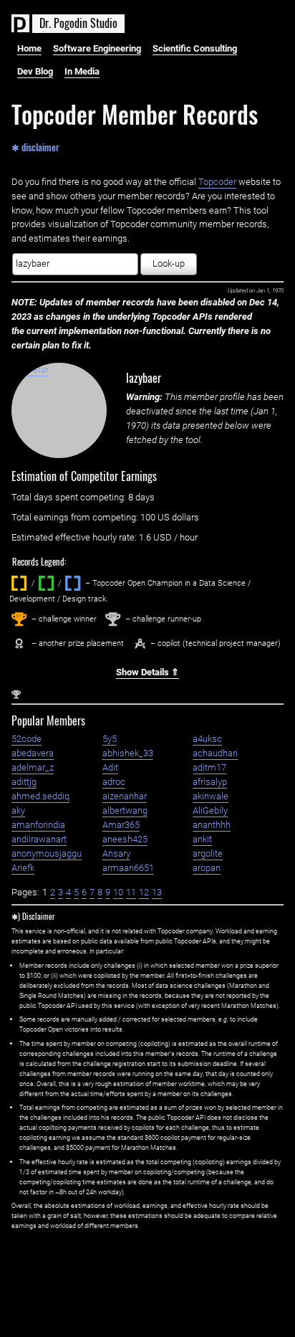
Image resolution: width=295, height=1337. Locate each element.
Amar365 (121, 824)
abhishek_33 (127, 753)
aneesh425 (125, 839)
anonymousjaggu (46, 853)
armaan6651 (128, 867)
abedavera (32, 753)
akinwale (210, 796)
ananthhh (212, 824)
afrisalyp (210, 781)
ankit (202, 839)
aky (18, 810)
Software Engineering (97, 48)
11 (131, 892)
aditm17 (209, 767)
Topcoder (217, 181)
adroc (113, 781)
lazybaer (143, 377)
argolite (208, 853)
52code (26, 738)
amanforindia (38, 824)
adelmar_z (32, 767)
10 (118, 892)
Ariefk (22, 867)
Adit (110, 767)
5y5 (109, 738)
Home (29, 48)
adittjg (24, 781)
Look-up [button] (169, 263)
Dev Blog (35, 71)
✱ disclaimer (35, 146)
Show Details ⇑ (147, 672)
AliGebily (210, 810)
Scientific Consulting (195, 48)
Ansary (116, 853)
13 (157, 892)
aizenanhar (124, 796)
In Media (82, 71)
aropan (207, 867)
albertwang (125, 810)
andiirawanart (39, 839)
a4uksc (207, 738)
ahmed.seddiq (40, 796)
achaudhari (215, 753)
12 (144, 892)
